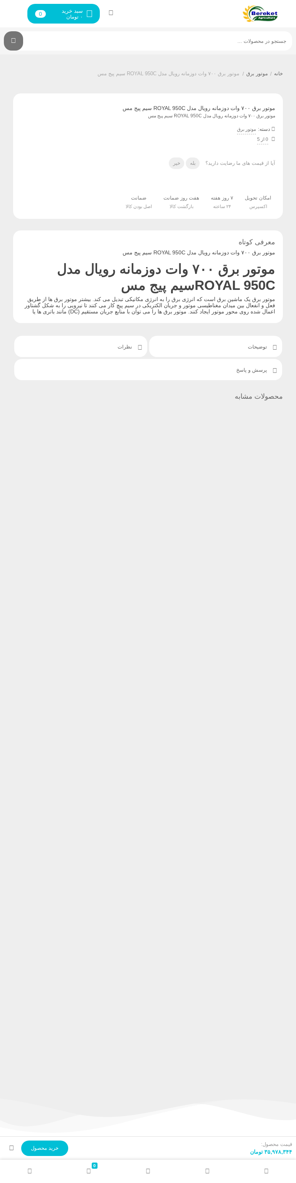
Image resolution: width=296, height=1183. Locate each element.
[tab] (215, 346)
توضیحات (258, 347)
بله (193, 163)
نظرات (126, 347)
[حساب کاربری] (111, 12)
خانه (278, 73)
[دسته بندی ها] (148, 1171)
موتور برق (257, 73)
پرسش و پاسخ (252, 370)
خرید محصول (45, 1148)
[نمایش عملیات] (11, 1148)
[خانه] (266, 1171)
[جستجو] (13, 41)
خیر (176, 163)
